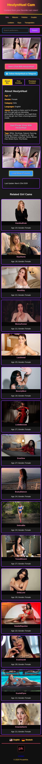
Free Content (18, 82)
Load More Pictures (21, 173)
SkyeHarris (21, 257)
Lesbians (11, 22)
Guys (19, 22)
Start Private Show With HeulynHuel (21, 126)
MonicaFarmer (21, 324)
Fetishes (24, 17)
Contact (21, 756)
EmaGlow (21, 458)
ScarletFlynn (21, 693)
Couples (34, 17)
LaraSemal (21, 357)
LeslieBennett (21, 425)
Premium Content (32, 82)
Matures (15, 17)
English (16, 740)
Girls (7, 17)
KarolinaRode (21, 223)
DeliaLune (21, 593)
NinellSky (21, 290)
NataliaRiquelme (21, 626)
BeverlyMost (21, 391)
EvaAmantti (21, 660)
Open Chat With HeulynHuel (21, 66)
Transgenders (29, 22)
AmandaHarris (21, 727)
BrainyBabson (21, 492)
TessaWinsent (21, 559)
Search (34, 30)
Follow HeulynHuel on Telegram (22, 73)
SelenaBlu (21, 525)
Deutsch (29, 740)
